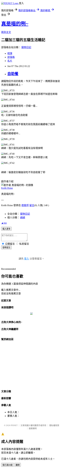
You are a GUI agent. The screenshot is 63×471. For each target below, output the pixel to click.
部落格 (11, 57)
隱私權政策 (54, 425)
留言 (31, 205)
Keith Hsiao (7, 188)
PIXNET (14, 425)
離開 (18, 465)
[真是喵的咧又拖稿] (31, 314)
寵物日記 (26, 47)
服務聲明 (33, 428)
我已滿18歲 (7, 465)
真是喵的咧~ (14, 23)
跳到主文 (6, 32)
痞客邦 (25, 205)
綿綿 (22, 217)
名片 (9, 60)
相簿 (9, 53)
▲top (4, 223)
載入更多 (6, 229)
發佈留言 (6, 247)
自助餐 (12, 74)
